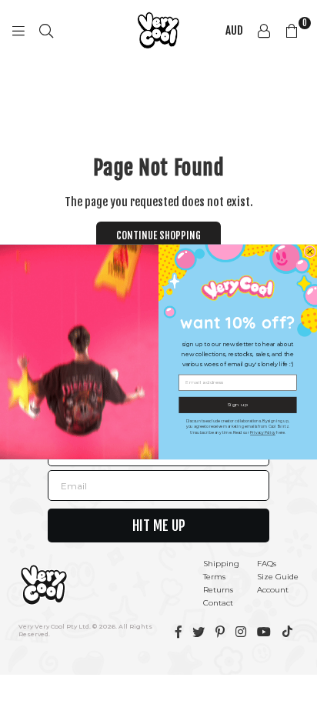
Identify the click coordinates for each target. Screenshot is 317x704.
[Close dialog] (310, 251)
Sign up (237, 405)
